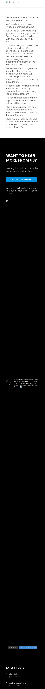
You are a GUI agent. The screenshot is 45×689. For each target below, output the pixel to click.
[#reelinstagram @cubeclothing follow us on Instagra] (36, 402)
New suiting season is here (16, 683)
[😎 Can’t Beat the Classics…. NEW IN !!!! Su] (25, 455)
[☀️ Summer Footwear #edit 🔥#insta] (14, 399)
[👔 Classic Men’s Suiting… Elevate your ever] (19, 517)
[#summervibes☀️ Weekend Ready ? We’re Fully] (31, 459)
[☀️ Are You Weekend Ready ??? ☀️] (8, 400)
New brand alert (12, 674)
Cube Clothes (15, 677)
